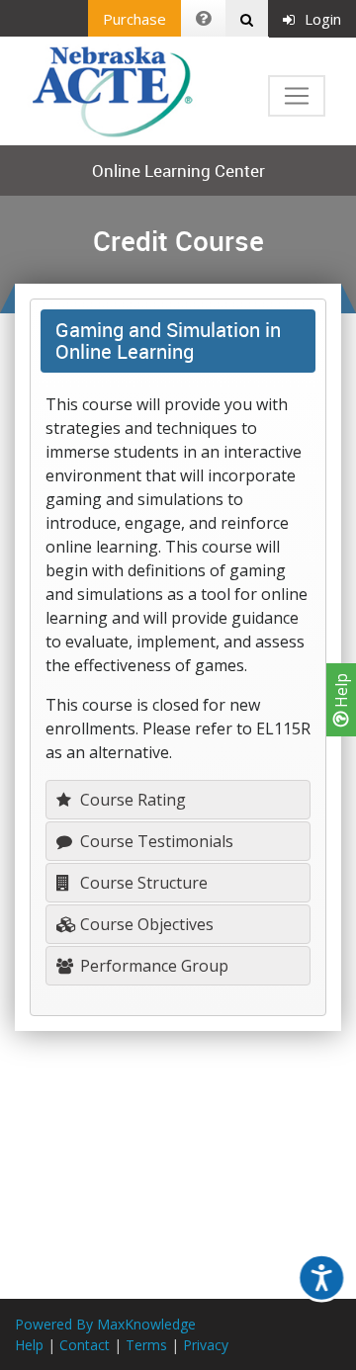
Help (341, 692)
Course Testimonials (154, 841)
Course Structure (142, 883)
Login (323, 19)
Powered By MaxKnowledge (105, 1324)
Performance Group (152, 966)
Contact (84, 1344)
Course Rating (131, 800)
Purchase (134, 19)
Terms (146, 1344)
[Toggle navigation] (296, 96)
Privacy (205, 1344)
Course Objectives (145, 924)
